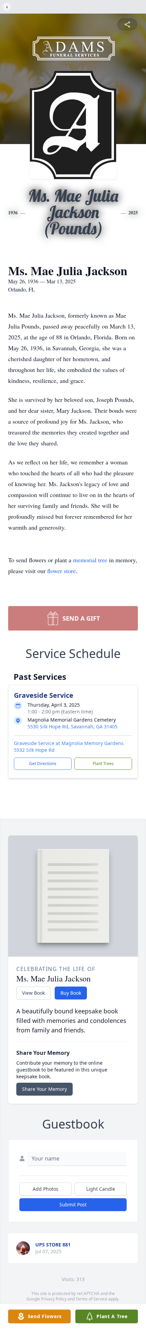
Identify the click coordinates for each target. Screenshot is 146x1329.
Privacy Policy (54, 1299)
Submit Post (73, 1204)
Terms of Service (91, 1299)
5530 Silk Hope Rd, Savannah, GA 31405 (72, 726)
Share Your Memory (44, 1089)
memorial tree (90, 560)
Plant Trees (103, 763)
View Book (33, 993)
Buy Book (70, 993)
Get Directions (42, 763)
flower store (61, 571)
